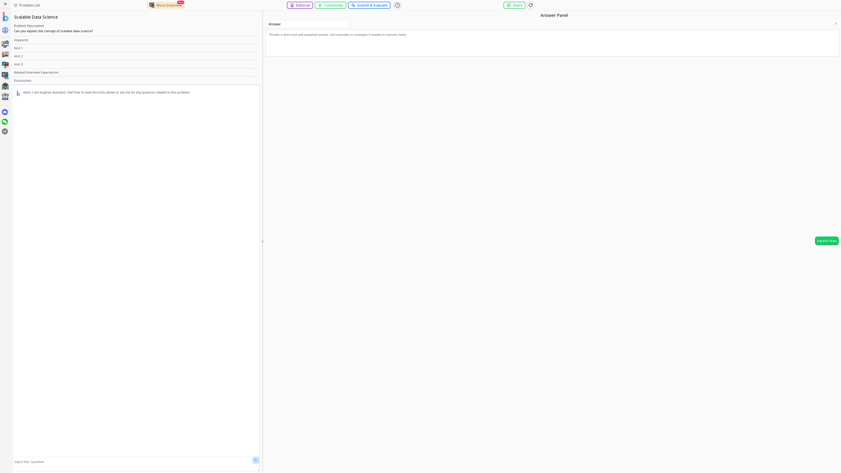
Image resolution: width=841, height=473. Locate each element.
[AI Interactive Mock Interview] (5, 75)
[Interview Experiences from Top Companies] (5, 96)
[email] (5, 131)
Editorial (303, 5)
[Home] (5, 17)
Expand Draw (827, 241)
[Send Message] (255, 460)
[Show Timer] (397, 5)
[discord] (5, 112)
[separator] (262, 242)
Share (517, 5)
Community (333, 5)
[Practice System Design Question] (5, 44)
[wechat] (5, 122)
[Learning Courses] (5, 86)
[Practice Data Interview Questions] (5, 54)
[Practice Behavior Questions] (5, 65)
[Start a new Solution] (530, 5)
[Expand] (5, 4)
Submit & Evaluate (372, 5)
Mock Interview (169, 5)
